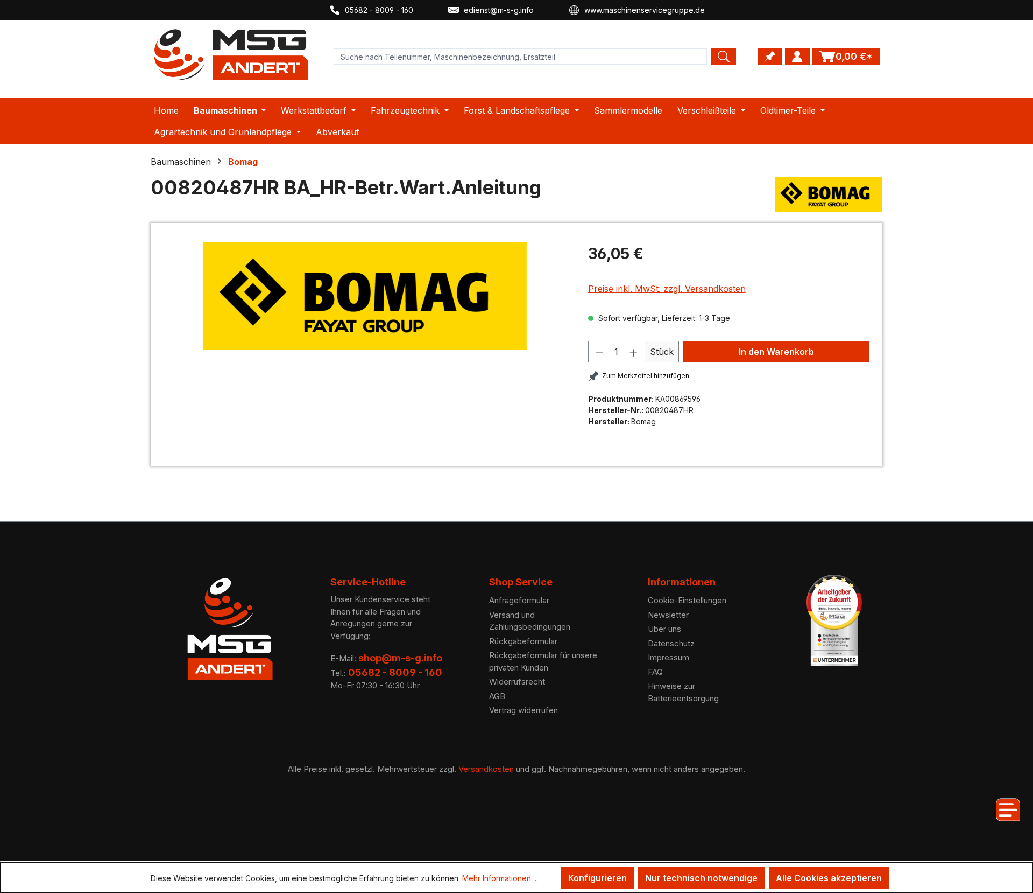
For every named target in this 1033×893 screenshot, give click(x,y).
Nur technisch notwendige (701, 878)
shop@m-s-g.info (400, 658)
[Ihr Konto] (797, 56)
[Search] (723, 56)
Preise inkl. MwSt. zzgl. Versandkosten (667, 288)
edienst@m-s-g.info (499, 10)
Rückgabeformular (523, 641)
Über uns (664, 629)
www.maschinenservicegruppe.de (644, 10)
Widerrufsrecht (517, 681)
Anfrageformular (519, 600)
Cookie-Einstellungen (687, 600)
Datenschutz (671, 643)
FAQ (655, 672)
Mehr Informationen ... (500, 878)
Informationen (682, 582)
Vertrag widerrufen (523, 710)
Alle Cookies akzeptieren (829, 878)
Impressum (668, 657)
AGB (497, 696)
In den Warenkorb (776, 351)
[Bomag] (828, 194)
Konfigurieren (597, 878)
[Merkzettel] (770, 56)
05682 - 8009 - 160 (379, 10)
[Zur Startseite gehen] (231, 54)
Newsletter (668, 615)
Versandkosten (486, 769)
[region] (365, 296)
